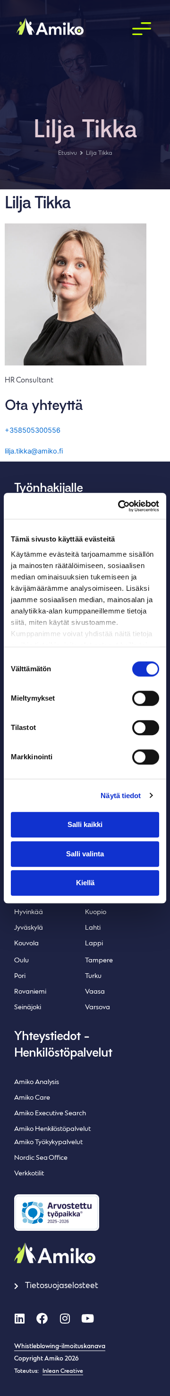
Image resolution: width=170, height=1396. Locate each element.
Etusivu (67, 153)
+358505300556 (32, 430)
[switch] (145, 698)
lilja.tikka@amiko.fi (34, 451)
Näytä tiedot (121, 795)
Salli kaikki (85, 824)
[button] (141, 29)
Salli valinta (85, 854)
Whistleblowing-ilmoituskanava (59, 1347)
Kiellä (85, 883)
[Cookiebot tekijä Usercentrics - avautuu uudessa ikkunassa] (120, 506)
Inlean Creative (62, 1371)
